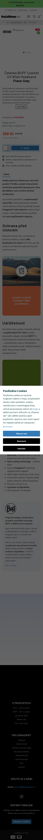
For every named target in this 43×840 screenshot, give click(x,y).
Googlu (35, 409)
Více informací (8, 427)
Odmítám (21, 448)
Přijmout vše (21, 433)
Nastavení (21, 441)
